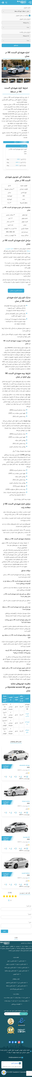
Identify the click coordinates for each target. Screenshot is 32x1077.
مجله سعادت (18, 998)
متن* (30, 922)
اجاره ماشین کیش (21, 986)
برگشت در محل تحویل (22, 16)
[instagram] (19, 1042)
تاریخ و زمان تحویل (25, 19)
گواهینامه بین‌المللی (16, 1004)
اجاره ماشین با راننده (22, 967)
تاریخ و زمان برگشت (25, 32)
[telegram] (22, 1042)
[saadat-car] (16, 755)
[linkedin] (10, 1042)
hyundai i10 (26, 837)
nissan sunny (26, 801)
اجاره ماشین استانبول (11, 982)
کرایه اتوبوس (16, 974)
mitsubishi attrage (24, 765)
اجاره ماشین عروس (23, 971)
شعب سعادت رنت (8, 998)
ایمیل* (29, 914)
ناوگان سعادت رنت (23, 1001)
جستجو (16, 45)
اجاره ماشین (22, 961)
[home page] (21, 3)
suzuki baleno (26, 873)
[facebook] (12, 1042)
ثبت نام (15, 1001)
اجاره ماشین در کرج (12, 961)
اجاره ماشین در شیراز (21, 964)
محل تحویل (27, 8)
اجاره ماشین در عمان (16, 291)
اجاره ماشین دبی (22, 982)
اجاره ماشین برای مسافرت (10, 971)
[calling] (6, 2)
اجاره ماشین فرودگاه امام (16, 989)
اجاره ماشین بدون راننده (10, 967)
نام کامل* (28, 906)
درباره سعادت (7, 1001)
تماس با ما (25, 998)
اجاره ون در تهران (10, 964)
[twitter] (15, 1042)
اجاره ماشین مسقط (10, 986)
